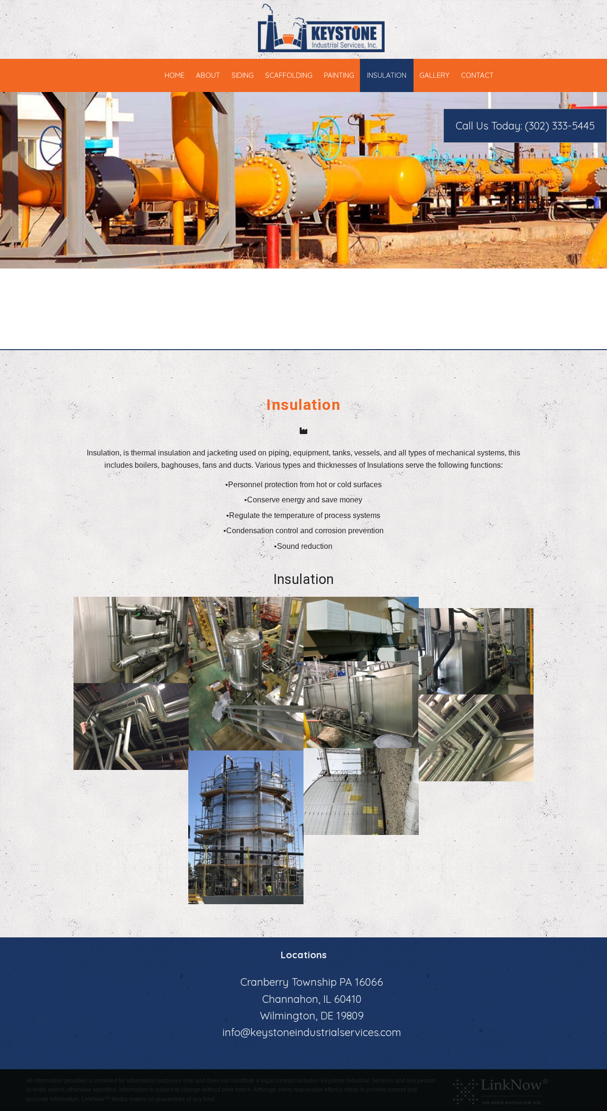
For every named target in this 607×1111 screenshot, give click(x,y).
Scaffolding (289, 75)
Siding (242, 75)
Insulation (386, 75)
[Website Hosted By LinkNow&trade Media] (500, 1089)
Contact (477, 75)
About (208, 75)
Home (174, 75)
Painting (339, 75)
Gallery (434, 75)
